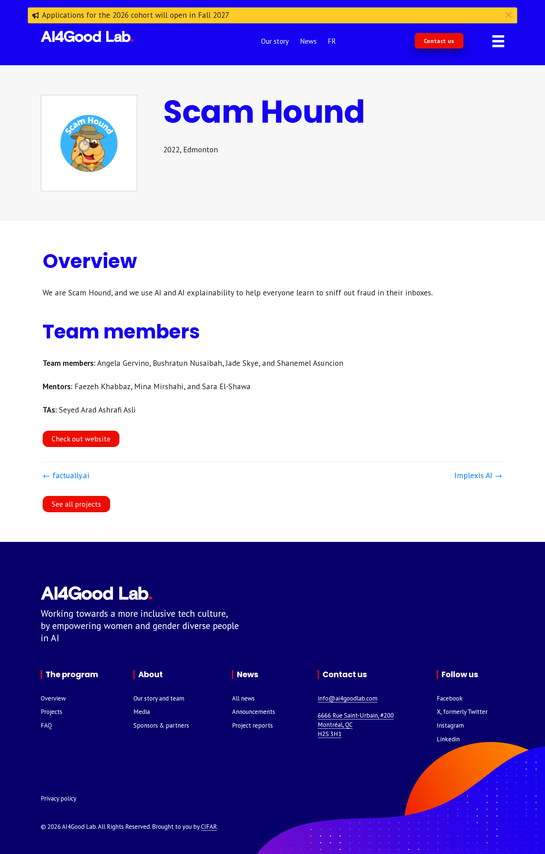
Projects (51, 712)
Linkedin (448, 739)
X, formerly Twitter (462, 712)
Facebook (450, 698)
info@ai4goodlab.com (347, 698)
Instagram (450, 725)
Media (141, 712)
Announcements (253, 712)
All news (243, 698)
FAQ (46, 725)
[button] (439, 41)
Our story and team (158, 698)
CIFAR (209, 826)
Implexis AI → (478, 475)
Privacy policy (58, 798)
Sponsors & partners (161, 725)
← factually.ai (66, 475)
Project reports (252, 725)
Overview (53, 698)
